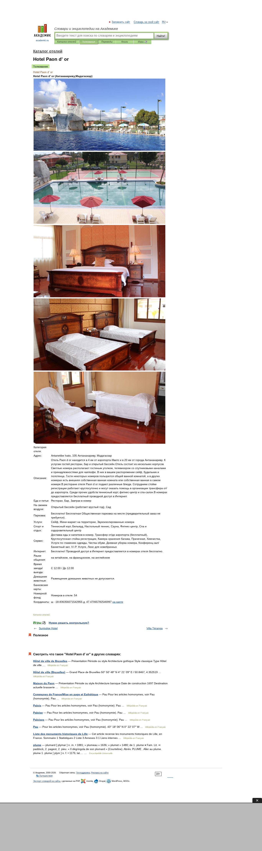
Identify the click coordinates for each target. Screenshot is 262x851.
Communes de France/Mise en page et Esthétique (65, 694)
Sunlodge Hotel (48, 628)
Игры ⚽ (142, 41)
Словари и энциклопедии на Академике (86, 29)
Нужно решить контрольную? (69, 622)
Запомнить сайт (121, 22)
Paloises (38, 719)
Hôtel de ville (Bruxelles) (49, 672)
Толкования (88, 41)
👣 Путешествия (44, 776)
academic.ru (42, 40)
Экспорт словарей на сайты (46, 781)
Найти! (161, 35)
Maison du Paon (43, 683)
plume (37, 745)
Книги (124, 41)
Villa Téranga (155, 628)
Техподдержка (83, 772)
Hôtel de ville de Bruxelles (50, 661)
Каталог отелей (66, 41)
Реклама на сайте (100, 772)
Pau (35, 726)
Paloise (38, 712)
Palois (37, 705)
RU (164, 22)
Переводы (107, 41)
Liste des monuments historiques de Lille (60, 733)
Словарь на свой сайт (146, 22)
